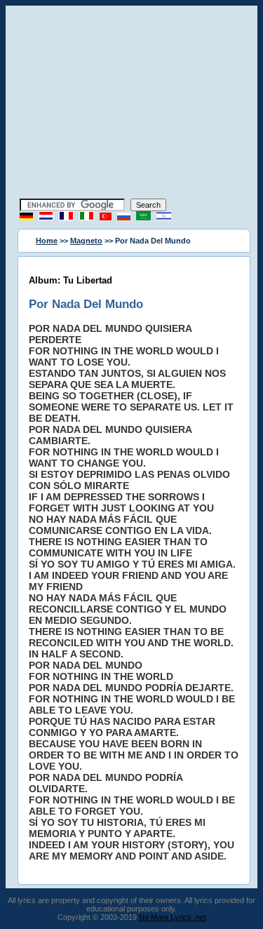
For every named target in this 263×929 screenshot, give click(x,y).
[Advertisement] (132, 104)
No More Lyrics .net (172, 917)
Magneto (86, 240)
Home (47, 240)
